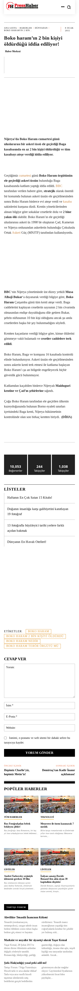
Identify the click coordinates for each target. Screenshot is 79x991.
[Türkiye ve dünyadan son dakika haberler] (22, 6)
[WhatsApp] (39, 432)
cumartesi (25, 175)
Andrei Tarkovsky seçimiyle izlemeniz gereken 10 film (18, 877)
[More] (70, 65)
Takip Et (39, 456)
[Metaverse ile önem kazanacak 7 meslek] (58, 804)
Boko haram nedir (22, 641)
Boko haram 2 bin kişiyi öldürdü (35, 636)
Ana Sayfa (10, 28)
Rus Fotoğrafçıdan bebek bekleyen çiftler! (17, 825)
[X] (30, 432)
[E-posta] (67, 432)
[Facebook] (21, 432)
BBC (59, 186)
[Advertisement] (39, 590)
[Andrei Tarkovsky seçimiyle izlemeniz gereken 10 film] (21, 856)
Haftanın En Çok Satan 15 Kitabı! (29, 497)
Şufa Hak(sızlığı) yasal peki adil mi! (25, 962)
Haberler (26, 28)
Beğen (15, 456)
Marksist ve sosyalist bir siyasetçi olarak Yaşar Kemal (35, 940)
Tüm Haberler (13, 817)
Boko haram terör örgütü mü (32, 645)
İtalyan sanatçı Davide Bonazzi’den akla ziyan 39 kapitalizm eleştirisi (54, 879)
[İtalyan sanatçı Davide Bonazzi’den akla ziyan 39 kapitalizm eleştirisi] (58, 856)
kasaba (67, 201)
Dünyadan (41, 28)
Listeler (9, 869)
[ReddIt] (58, 432)
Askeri (16, 232)
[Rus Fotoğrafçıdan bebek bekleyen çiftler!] (21, 804)
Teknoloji (47, 817)
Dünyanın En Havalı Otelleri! (26, 542)
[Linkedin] (49, 432)
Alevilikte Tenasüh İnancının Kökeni (26, 917)
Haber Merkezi (12, 51)
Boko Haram (38, 631)
